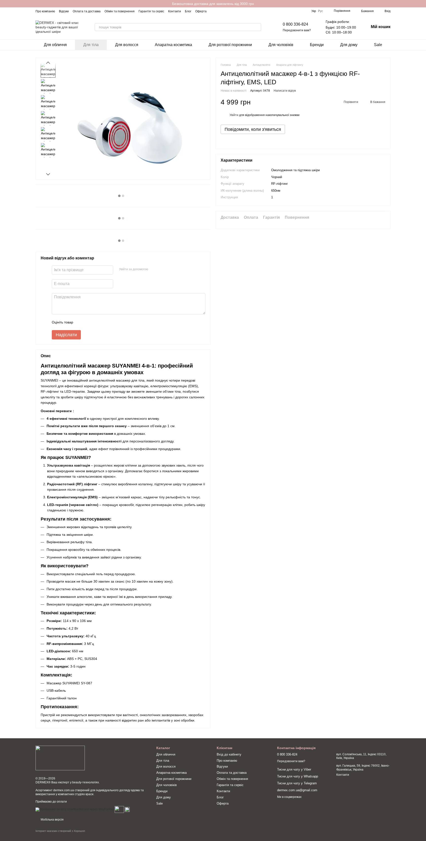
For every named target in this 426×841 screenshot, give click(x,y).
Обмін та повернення (120, 11)
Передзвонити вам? (297, 30)
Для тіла (91, 45)
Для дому (348, 45)
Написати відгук (285, 91)
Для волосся (126, 45)
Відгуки (64, 11)
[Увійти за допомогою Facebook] (154, 269)
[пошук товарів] (257, 27)
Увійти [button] (234, 115)
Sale (378, 45)
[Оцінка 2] (89, 322)
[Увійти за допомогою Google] (161, 269)
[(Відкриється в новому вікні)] (119, 809)
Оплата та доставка (87, 11)
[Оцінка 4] (105, 322)
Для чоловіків (280, 45)
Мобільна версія (52, 819)
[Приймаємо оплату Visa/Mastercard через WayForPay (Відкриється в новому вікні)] (75, 809)
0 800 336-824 (295, 24)
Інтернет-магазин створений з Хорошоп (60, 830)
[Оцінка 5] (113, 322)
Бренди (317, 45)
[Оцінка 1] (81, 322)
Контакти (174, 11)
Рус (320, 11)
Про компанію (45, 11)
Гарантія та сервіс (151, 11)
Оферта (201, 11)
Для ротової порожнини (230, 45)
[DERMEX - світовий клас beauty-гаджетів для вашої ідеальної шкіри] (60, 757)
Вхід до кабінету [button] (229, 754)
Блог (188, 11)
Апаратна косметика (173, 45)
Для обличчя (55, 45)
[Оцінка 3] (97, 322)
